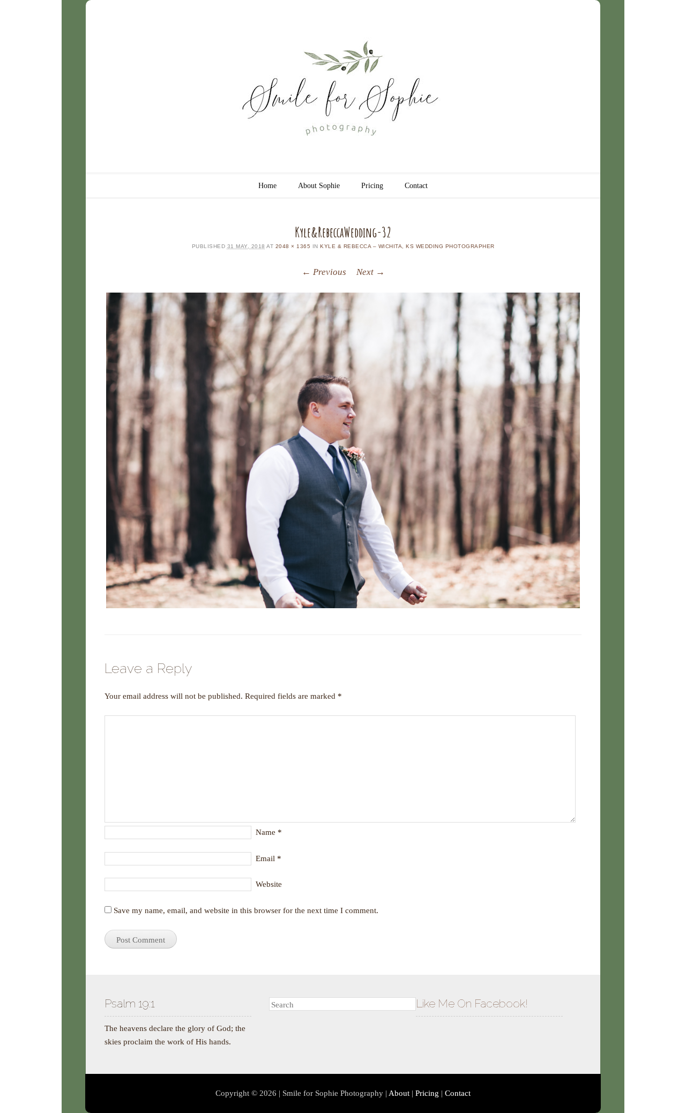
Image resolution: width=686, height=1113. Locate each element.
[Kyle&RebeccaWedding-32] (343, 450)
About (399, 1093)
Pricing (372, 186)
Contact (416, 186)
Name (269, 832)
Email (268, 858)
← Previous (324, 272)
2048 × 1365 (293, 246)
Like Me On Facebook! (472, 1003)
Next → (370, 272)
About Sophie (319, 186)
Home (267, 186)
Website (269, 884)
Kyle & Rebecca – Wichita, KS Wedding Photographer (407, 246)
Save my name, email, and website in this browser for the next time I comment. (246, 910)
